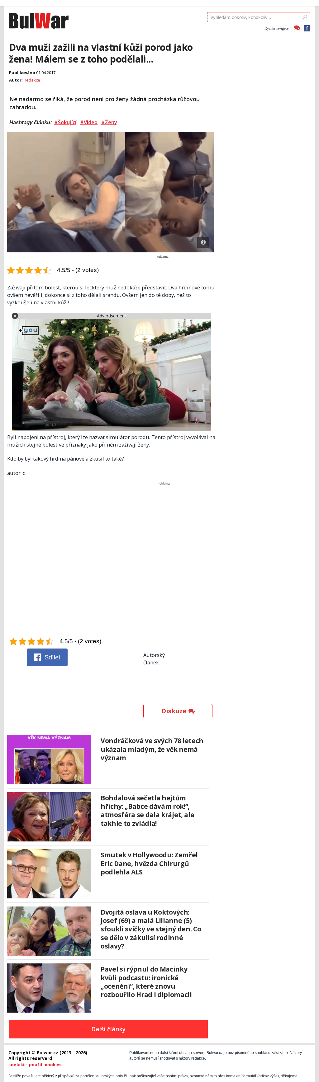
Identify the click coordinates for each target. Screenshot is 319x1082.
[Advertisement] (111, 561)
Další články (108, 1029)
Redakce (32, 80)
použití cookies (45, 1064)
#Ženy (109, 122)
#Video (89, 122)
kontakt (16, 1064)
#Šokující (65, 122)
